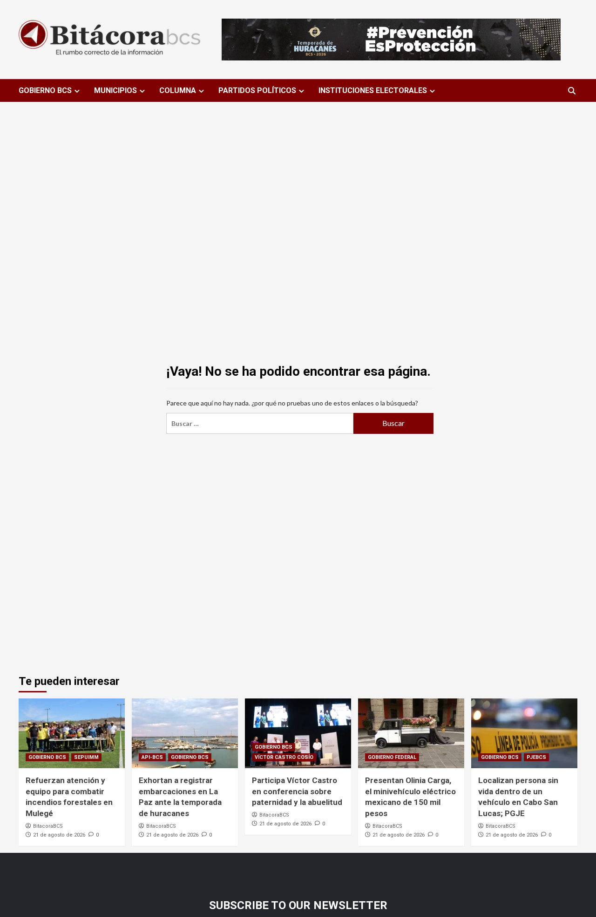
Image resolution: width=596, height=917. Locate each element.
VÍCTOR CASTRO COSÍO (284, 757)
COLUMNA (177, 90)
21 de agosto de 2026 (59, 835)
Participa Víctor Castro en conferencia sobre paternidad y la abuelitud (297, 791)
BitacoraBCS (48, 826)
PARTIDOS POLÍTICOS (257, 90)
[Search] (571, 91)
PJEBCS (536, 757)
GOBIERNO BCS (45, 90)
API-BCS (152, 757)
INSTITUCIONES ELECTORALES (372, 90)
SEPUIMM (86, 757)
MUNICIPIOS (115, 90)
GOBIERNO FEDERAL (392, 757)
